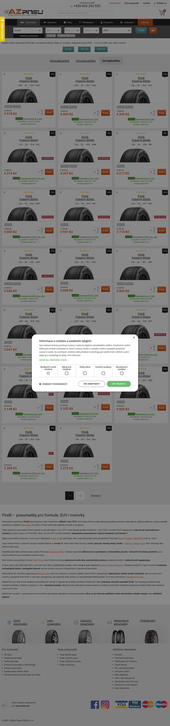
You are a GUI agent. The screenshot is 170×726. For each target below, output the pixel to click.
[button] (85, 360)
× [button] (134, 338)
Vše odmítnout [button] (92, 384)
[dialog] (85, 363)
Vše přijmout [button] (119, 384)
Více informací (73, 355)
